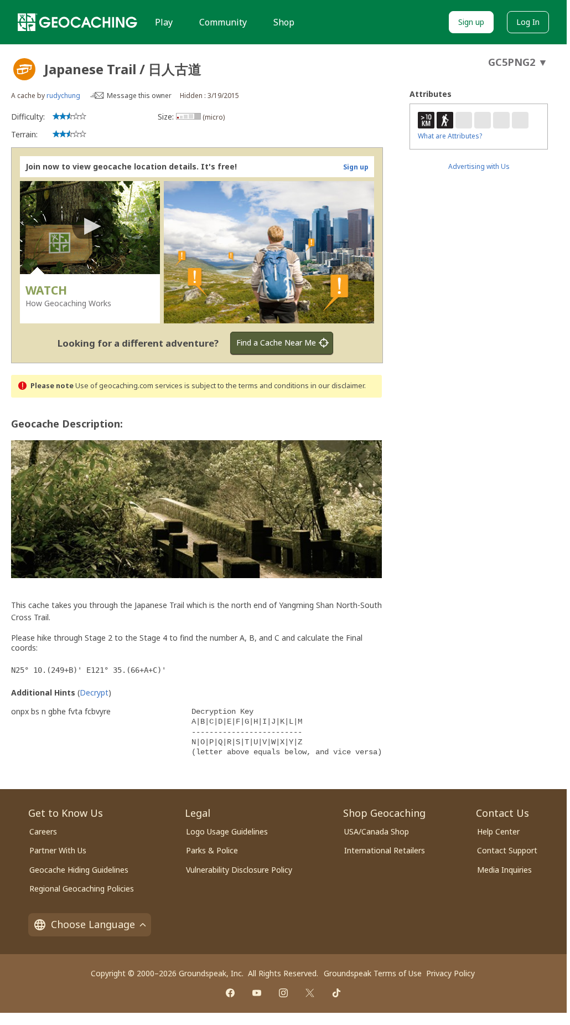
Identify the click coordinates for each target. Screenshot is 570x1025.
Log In (528, 22)
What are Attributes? (450, 136)
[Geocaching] (77, 22)
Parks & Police (212, 850)
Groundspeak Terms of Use (373, 973)
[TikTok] (336, 992)
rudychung (63, 95)
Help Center (498, 831)
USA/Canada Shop (376, 831)
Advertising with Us (479, 166)
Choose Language (93, 924)
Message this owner (139, 95)
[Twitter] (310, 992)
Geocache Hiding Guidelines (78, 869)
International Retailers (384, 850)
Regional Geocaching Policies (81, 888)
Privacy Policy (450, 973)
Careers (43, 831)
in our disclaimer (337, 385)
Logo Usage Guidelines (227, 831)
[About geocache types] (24, 69)
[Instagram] (283, 992)
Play (164, 22)
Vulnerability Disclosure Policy (239, 869)
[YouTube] (256, 992)
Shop (283, 22)
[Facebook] (230, 992)
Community (223, 22)
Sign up (471, 22)
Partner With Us (57, 850)
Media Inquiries (504, 869)
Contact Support (507, 850)
